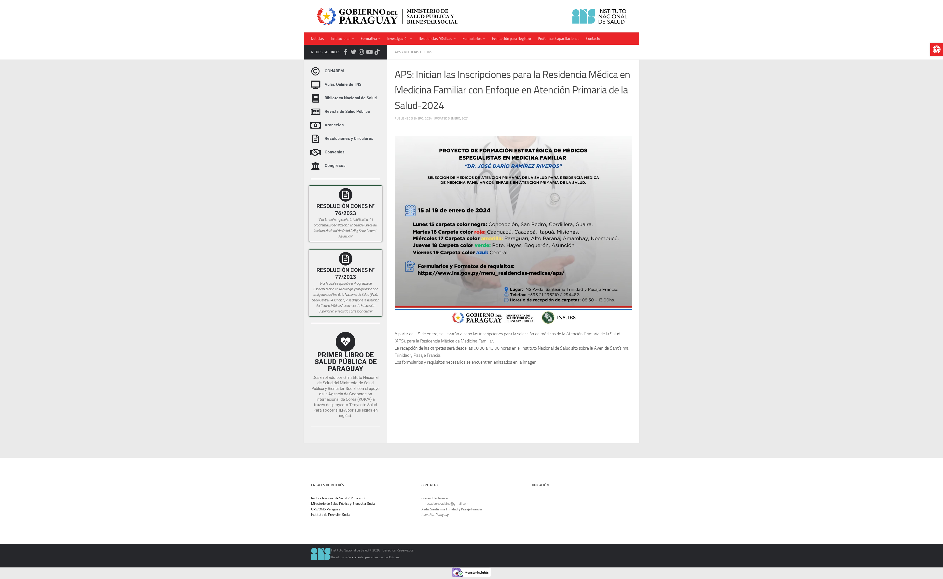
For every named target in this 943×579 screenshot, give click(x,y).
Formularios (472, 38)
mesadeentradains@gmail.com (446, 504)
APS (398, 52)
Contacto (593, 38)
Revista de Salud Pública (347, 111)
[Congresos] (315, 166)
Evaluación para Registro (511, 38)
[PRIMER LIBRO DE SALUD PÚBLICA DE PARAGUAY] (345, 342)
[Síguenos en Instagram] (361, 52)
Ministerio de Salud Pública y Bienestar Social (343, 504)
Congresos (335, 165)
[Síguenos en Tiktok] (377, 52)
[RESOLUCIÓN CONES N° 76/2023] (345, 195)
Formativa (369, 38)
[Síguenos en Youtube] (369, 52)
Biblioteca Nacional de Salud (351, 98)
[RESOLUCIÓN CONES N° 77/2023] (345, 259)
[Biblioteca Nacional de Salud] (315, 98)
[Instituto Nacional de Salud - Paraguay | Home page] (471, 16)
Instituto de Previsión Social (330, 515)
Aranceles (334, 125)
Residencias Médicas (435, 38)
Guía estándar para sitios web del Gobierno (373, 557)
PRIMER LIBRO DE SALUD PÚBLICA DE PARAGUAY (346, 362)
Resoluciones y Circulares (349, 138)
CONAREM (334, 71)
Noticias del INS (418, 52)
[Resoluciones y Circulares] (315, 138)
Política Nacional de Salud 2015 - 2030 (338, 498)
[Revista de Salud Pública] (315, 111)
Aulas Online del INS (343, 84)
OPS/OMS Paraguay (325, 509)
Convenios (335, 152)
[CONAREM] (315, 71)
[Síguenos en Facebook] (345, 52)
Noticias (317, 38)
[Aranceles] (315, 125)
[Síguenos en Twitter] (353, 52)
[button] (936, 49)
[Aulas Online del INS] (315, 84)
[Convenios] (315, 152)
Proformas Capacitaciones (558, 38)
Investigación (397, 38)
